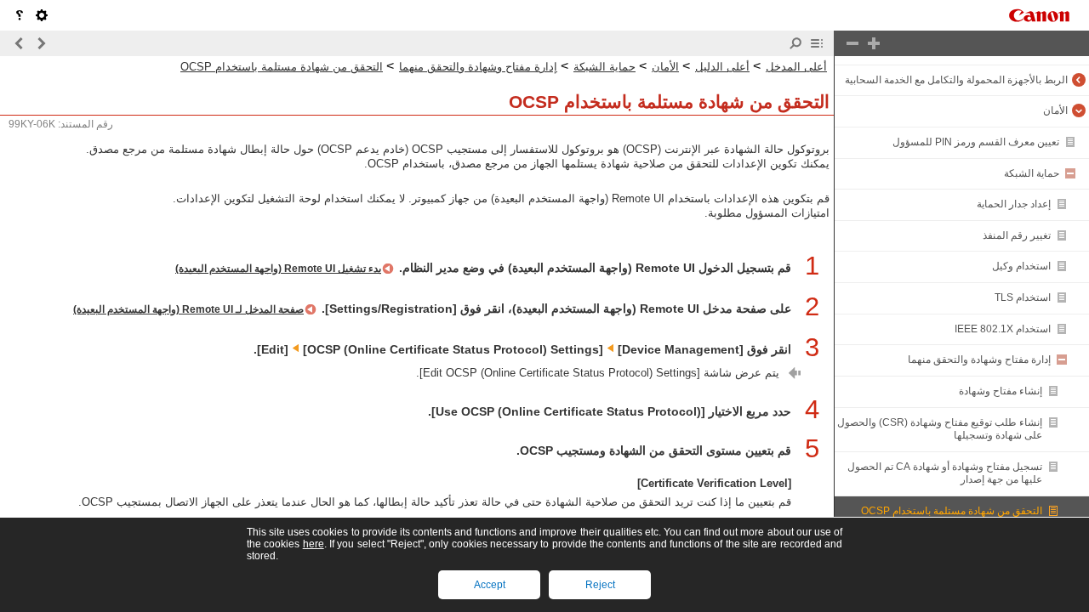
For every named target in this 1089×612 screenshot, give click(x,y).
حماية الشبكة (1031, 173)
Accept (489, 585)
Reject (600, 585)
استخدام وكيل (1021, 266)
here (313, 544)
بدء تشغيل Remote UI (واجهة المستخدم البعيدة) (278, 269)
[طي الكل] (852, 43)
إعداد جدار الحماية (1014, 204)
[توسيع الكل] (873, 43)
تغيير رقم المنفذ (1017, 235)
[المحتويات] (816, 43)
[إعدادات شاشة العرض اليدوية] (41, 15)
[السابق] (40, 43)
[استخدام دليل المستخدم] (19, 15)
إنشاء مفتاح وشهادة (1000, 391)
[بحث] (795, 43)
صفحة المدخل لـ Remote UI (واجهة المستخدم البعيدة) (188, 309)
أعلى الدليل (722, 66)
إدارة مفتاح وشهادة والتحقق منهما (979, 360)
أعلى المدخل (796, 66)
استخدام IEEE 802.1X (1003, 329)
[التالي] (19, 43)
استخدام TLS (1023, 297)
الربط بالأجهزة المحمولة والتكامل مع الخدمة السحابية (956, 80)
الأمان (1055, 110)
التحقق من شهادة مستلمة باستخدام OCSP (951, 511)
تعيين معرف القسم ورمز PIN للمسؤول (975, 142)
